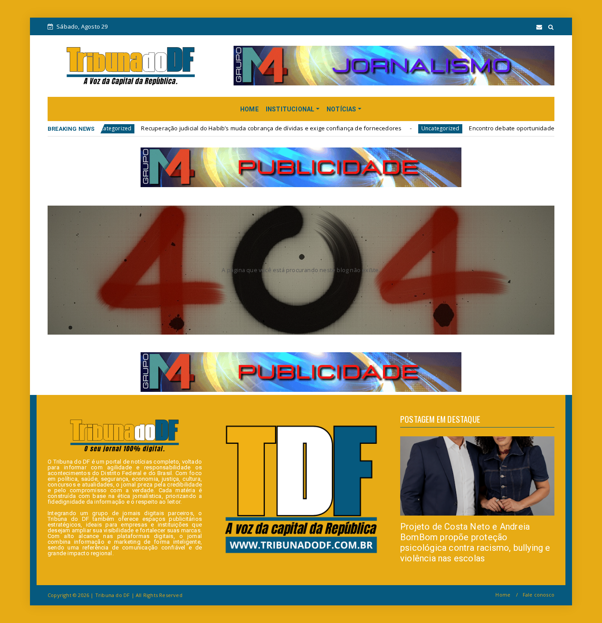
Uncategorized (390, 128)
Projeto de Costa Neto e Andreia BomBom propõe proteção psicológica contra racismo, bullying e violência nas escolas (475, 542)
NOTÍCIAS (342, 109)
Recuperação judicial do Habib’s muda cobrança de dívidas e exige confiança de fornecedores (221, 128)
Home (502, 594)
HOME (249, 109)
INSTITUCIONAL (290, 109)
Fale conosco (538, 594)
